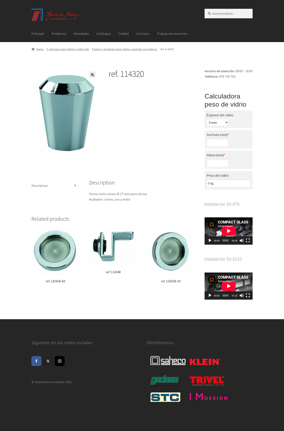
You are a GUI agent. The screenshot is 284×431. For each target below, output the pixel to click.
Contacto (142, 33)
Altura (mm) (216, 155)
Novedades (81, 33)
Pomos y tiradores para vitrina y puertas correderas (124, 49)
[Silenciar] (242, 240)
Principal (37, 33)
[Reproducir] (210, 240)
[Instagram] (60, 361)
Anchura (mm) (218, 135)
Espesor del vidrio (220, 115)
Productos (59, 33)
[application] (229, 230)
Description (39, 185)
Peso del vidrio (218, 175)
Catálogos (103, 33)
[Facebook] (36, 361)
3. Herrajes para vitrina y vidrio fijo (68, 49)
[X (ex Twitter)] (48, 361)
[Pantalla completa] (248, 240)
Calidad (123, 33)
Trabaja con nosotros (172, 33)
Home (40, 49)
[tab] (55, 186)
